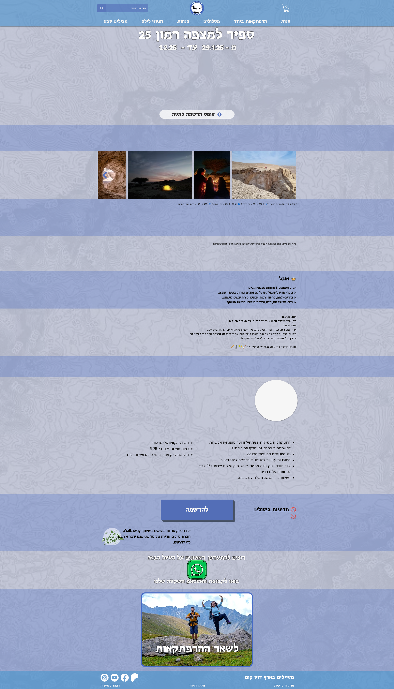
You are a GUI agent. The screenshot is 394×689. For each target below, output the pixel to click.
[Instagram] (105, 678)
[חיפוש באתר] (101, 8)
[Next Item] (104, 175)
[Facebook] (125, 678)
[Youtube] (115, 678)
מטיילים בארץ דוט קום (269, 677)
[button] (286, 8)
